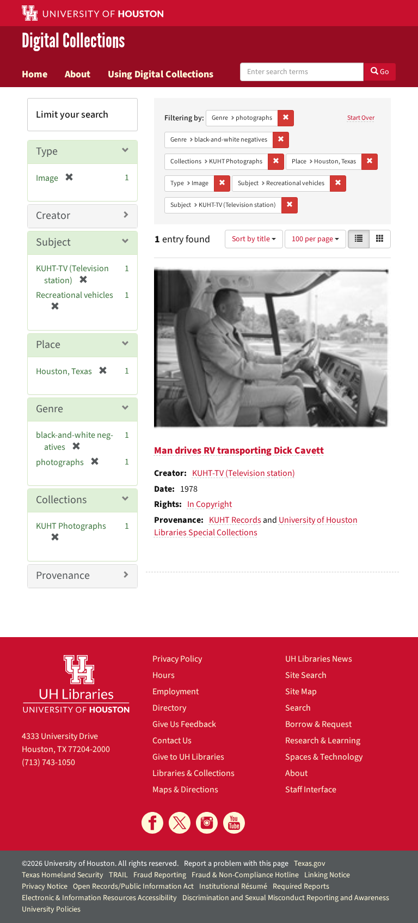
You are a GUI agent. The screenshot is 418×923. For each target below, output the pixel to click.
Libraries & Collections (193, 773)
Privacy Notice (44, 886)
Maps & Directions (185, 790)
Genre (49, 409)
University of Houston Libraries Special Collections (256, 526)
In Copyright (209, 504)
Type (47, 151)
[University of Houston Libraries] (76, 683)
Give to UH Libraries (188, 757)
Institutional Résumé (233, 886)
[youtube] (234, 823)
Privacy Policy (177, 659)
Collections (61, 500)
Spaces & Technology (323, 757)
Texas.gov (309, 863)
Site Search (306, 675)
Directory (169, 708)
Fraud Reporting (159, 875)
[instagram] (207, 823)
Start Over (360, 118)
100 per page (313, 239)
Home (34, 74)
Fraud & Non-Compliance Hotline (245, 875)
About (77, 74)
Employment (175, 692)
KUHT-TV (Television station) (243, 473)
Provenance (63, 575)
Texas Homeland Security (62, 875)
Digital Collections (73, 41)
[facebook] (152, 823)
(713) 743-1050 (48, 762)
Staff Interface (310, 790)
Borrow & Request (318, 724)
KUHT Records (235, 520)
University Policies (51, 909)
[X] (179, 823)
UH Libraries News (318, 659)
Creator (53, 215)
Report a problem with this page (236, 863)
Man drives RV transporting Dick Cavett (239, 450)
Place (48, 344)
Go (383, 71)
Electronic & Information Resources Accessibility (99, 898)
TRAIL (118, 875)
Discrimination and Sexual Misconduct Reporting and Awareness (285, 898)
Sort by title (252, 239)
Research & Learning (322, 741)
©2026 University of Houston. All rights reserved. (100, 863)
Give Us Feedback (184, 724)
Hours (163, 675)
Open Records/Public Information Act (133, 886)
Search (298, 708)
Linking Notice (327, 875)
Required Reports (301, 886)
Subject (53, 242)
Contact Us (172, 741)
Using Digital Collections (160, 74)
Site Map (301, 692)
